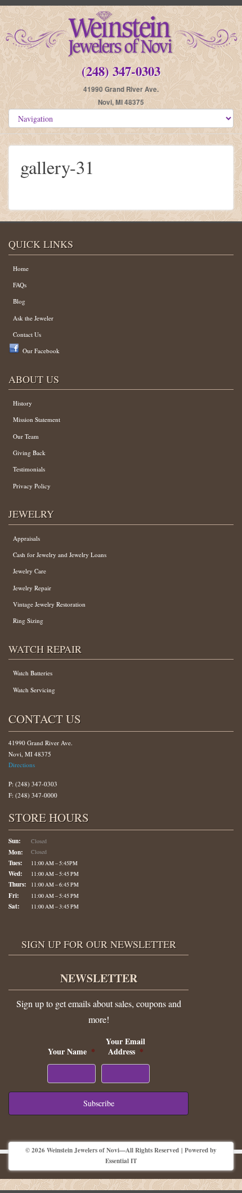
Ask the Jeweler (33, 318)
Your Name (71, 1052)
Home (21, 268)
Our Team (26, 436)
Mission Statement (36, 419)
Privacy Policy (32, 486)
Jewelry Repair (32, 588)
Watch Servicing (34, 689)
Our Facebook (41, 350)
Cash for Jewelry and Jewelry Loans (59, 554)
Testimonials (29, 469)
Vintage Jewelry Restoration (49, 604)
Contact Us (27, 334)
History (22, 403)
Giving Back (29, 452)
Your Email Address (125, 1046)
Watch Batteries (32, 673)
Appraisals (26, 538)
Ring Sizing (28, 620)
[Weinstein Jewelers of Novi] (121, 32)
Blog (19, 301)
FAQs (19, 285)
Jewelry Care (29, 571)
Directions (21, 764)
